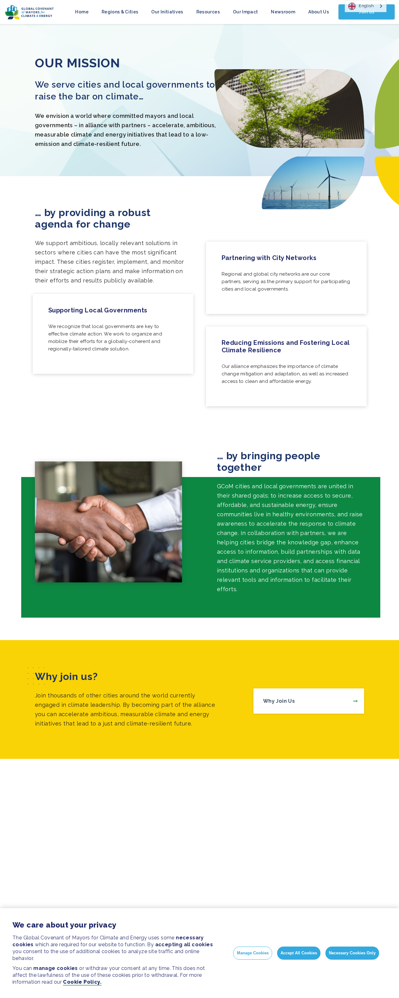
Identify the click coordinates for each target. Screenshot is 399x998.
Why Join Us (279, 701)
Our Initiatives (167, 11)
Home (81, 11)
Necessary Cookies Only (352, 953)
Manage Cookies (253, 953)
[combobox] (366, 6)
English (366, 5)
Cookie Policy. (82, 982)
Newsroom (283, 11)
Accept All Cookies (299, 953)
